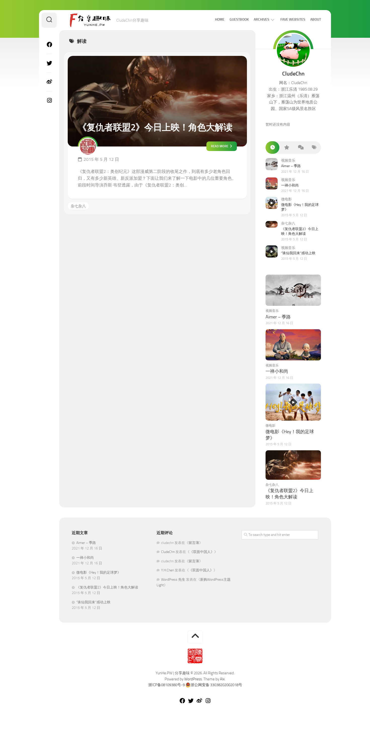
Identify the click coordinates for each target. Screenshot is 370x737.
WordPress (193, 679)
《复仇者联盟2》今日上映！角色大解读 (155, 127)
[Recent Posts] (272, 147)
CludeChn (168, 552)
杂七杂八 (78, 206)
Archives (261, 19)
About (315, 19)
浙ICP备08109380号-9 (166, 685)
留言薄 (194, 543)
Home (220, 19)
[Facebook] (49, 44)
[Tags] (314, 147)
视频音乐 (288, 160)
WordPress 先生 (173, 579)
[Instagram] (49, 100)
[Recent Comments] (300, 147)
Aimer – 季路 (291, 166)
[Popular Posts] (286, 147)
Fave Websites (292, 19)
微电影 (286, 199)
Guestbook (239, 19)
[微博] (49, 81)
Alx (222, 679)
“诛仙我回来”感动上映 (298, 253)
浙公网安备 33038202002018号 (216, 685)
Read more (220, 146)
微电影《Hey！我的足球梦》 (98, 572)
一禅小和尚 (290, 185)
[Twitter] (49, 63)
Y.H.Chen (167, 570)
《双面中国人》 (202, 552)
